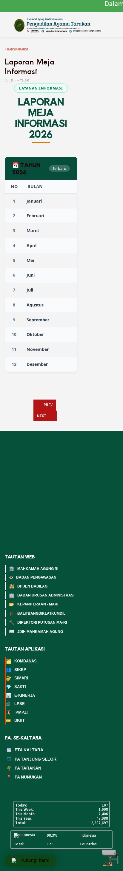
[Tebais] (63, 24)
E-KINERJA (20, 695)
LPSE (15, 704)
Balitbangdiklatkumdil (37, 613)
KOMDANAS (21, 661)
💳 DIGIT (15, 720)
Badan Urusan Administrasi (41, 595)
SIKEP (16, 669)
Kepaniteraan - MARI (33, 604)
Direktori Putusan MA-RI (38, 622)
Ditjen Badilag (28, 586)
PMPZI (17, 712)
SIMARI (17, 678)
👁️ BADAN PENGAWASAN (32, 577)
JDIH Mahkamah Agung (36, 631)
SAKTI (16, 687)
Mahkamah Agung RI (33, 568)
